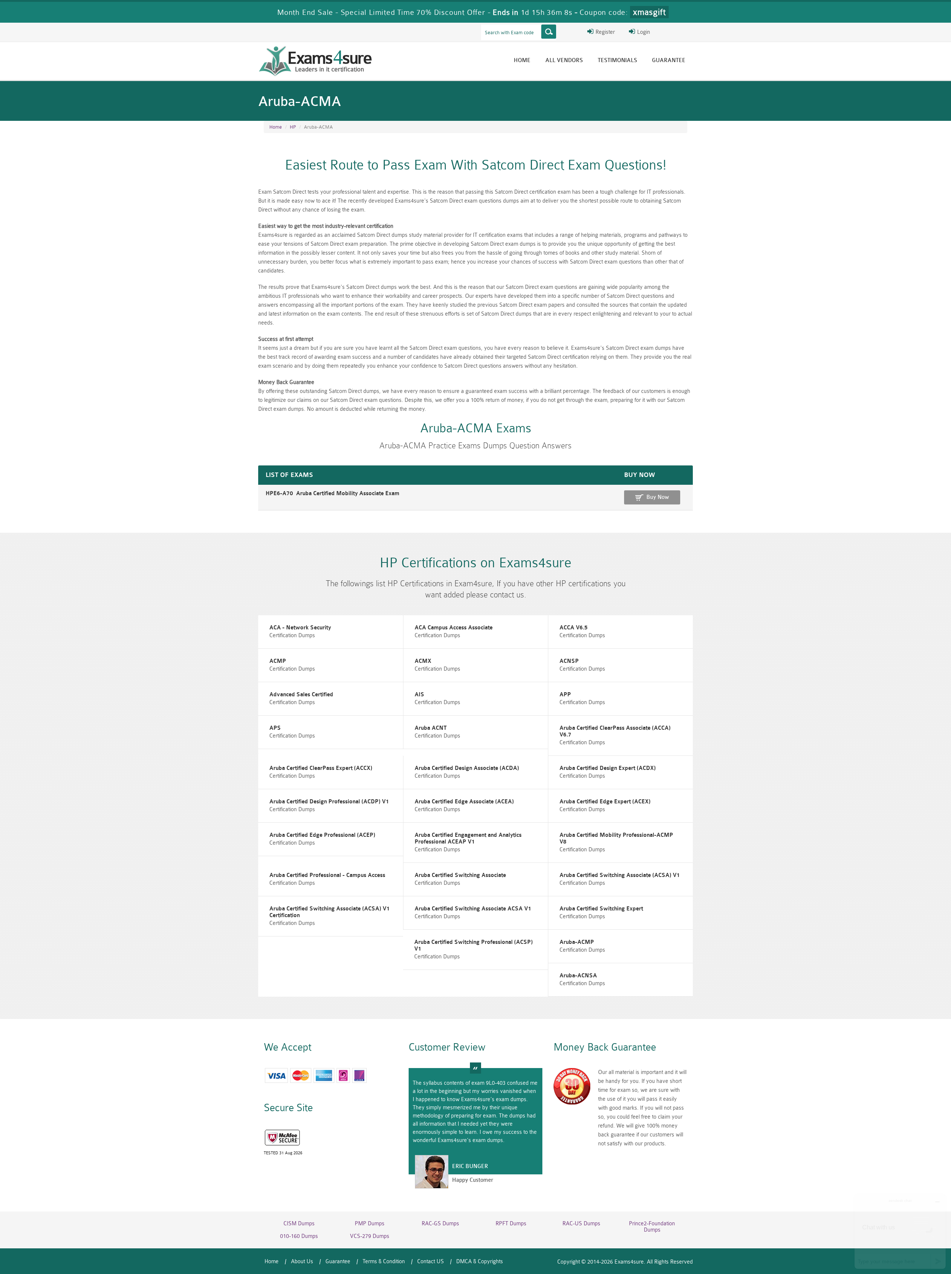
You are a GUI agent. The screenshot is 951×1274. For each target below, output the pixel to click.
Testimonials (617, 60)
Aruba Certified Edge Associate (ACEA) (464, 802)
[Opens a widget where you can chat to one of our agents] (900, 1231)
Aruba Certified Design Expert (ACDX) (607, 768)
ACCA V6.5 (573, 628)
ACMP (277, 661)
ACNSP (569, 661)
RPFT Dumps (511, 1223)
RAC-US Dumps (581, 1223)
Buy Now (657, 497)
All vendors (564, 60)
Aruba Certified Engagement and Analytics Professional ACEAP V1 (468, 838)
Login (643, 32)
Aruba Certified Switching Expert (601, 909)
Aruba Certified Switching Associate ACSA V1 (473, 909)
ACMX (423, 661)
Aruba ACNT (431, 728)
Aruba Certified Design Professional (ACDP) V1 (329, 802)
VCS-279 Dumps (369, 1236)
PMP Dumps (369, 1223)
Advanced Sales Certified (301, 694)
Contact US (430, 1261)
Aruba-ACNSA (578, 976)
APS (275, 728)
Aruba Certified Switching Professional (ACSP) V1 (473, 945)
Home (522, 60)
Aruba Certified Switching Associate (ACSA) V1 (619, 875)
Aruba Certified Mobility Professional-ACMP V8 (616, 838)
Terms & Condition (384, 1261)
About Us (302, 1261)
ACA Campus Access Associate (454, 628)
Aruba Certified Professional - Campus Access (327, 875)
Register (604, 32)
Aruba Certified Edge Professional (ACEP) (322, 835)
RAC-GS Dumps (440, 1223)
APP (565, 694)
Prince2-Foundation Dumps (652, 1226)
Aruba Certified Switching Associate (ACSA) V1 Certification (329, 912)
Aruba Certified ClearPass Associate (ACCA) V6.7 (615, 731)
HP (293, 127)
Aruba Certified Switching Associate (460, 875)
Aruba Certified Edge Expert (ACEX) (604, 802)
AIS (419, 694)
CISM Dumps (299, 1223)
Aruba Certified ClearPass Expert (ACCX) (320, 768)
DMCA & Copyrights (479, 1261)
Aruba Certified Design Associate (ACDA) (467, 768)
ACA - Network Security (300, 628)
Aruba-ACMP (576, 942)
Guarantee (668, 60)
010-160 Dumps (299, 1236)
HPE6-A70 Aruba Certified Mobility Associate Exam (332, 493)
